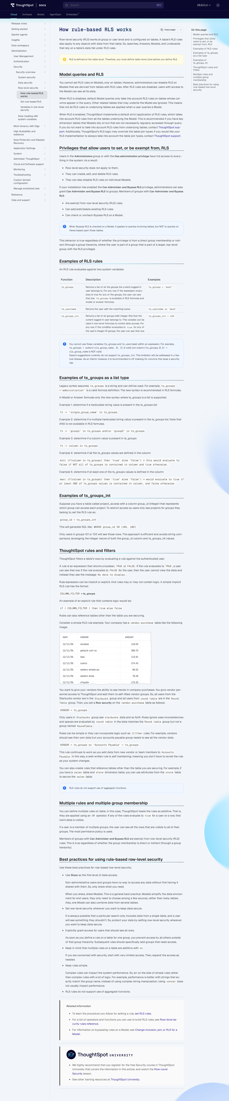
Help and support (20, 200)
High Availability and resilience (24, 133)
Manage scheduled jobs (26, 188)
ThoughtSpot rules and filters (205, 69)
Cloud (14, 14)
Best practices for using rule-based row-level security (206, 87)
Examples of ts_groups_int (200, 61)
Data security (25, 82)
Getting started (19, 29)
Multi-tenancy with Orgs (26, 126)
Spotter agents (19, 34)
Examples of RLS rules (205, 48)
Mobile (40, 14)
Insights (15, 39)
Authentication (21, 61)
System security (27, 77)
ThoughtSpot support (167, 136)
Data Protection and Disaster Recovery (29, 141)
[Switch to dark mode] (218, 5)
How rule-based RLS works (31, 95)
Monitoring (19, 169)
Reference (16, 194)
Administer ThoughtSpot (26, 158)
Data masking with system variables (28, 118)
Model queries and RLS (205, 34)
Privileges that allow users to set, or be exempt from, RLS (204, 41)
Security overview (25, 72)
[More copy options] (181, 30)
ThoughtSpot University (125, 1079)
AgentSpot (55, 14)
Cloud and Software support (29, 164)
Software (27, 14)
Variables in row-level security (32, 108)
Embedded (72, 14)
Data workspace (20, 45)
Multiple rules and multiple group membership (203, 77)
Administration (19, 50)
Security (18, 66)
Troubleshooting (22, 174)
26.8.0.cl (202, 5)
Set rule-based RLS (30, 101)
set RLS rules (143, 1013)
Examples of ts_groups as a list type (205, 54)
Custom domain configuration (22, 181)
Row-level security (28, 87)
